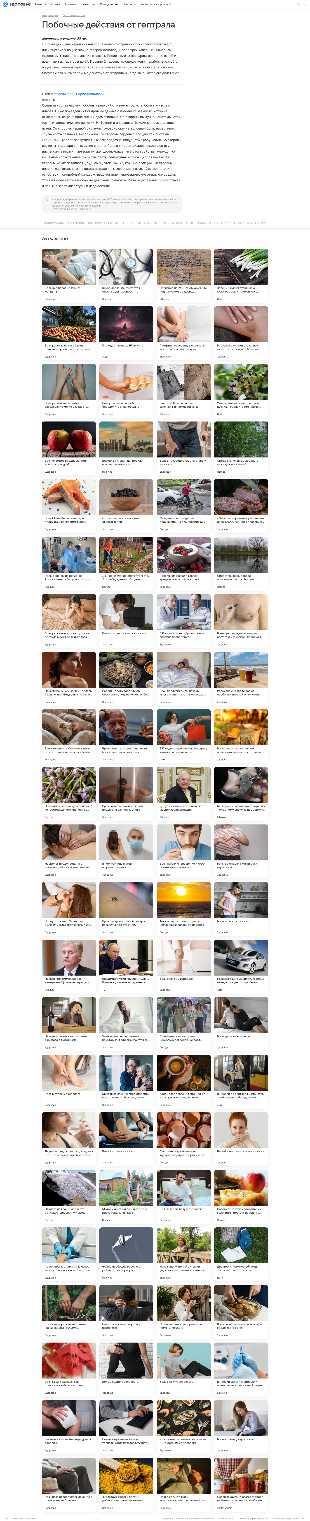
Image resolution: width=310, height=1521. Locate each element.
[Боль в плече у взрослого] (241, 1427)
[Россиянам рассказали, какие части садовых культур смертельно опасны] (69, 1312)
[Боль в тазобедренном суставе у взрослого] (184, 448)
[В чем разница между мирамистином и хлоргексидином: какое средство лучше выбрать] (126, 851)
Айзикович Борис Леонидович (82, 94)
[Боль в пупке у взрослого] (241, 909)
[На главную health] (19, 4)
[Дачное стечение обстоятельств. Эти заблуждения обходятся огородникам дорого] (126, 564)
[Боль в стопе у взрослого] (69, 1082)
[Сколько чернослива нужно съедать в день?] (126, 506)
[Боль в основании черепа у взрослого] (126, 1312)
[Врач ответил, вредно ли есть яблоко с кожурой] (69, 448)
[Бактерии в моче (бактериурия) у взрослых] (69, 1427)
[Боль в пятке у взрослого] (126, 1139)
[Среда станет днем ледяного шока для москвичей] (241, 448)
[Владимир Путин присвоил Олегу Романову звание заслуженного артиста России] (126, 967)
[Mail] (5, 4)
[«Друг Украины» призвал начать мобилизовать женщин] (184, 794)
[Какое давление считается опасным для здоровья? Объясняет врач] (126, 276)
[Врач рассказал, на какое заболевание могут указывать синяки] (69, 391)
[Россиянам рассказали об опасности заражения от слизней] (241, 736)
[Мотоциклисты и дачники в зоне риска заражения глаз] (126, 1197)
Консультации (50, 15)
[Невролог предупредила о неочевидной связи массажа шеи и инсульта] (69, 851)
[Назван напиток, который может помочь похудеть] (184, 1312)
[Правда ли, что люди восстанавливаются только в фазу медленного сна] (184, 1485)
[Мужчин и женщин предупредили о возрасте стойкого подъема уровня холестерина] (126, 1082)
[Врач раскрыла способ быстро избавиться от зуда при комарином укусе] (126, 909)
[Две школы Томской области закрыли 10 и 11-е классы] (241, 1254)
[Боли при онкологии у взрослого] (126, 621)
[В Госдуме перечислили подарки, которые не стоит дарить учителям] (184, 736)
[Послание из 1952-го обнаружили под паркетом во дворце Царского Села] (184, 276)
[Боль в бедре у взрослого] (126, 1370)
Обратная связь (225, 1518)
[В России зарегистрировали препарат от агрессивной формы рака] (241, 1370)
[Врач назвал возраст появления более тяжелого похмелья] (126, 736)
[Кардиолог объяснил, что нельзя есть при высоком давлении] (184, 1082)
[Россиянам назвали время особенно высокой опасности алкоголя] (241, 679)
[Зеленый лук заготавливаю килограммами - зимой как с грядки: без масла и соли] (241, 276)
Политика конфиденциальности (287, 1518)
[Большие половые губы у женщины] (69, 276)
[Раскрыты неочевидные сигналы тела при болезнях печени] (184, 333)
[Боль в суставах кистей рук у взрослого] (241, 851)
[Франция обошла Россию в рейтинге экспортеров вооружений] (126, 1254)
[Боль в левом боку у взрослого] (184, 1197)
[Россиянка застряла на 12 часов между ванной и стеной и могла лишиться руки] (69, 1254)
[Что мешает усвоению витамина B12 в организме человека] (184, 1427)
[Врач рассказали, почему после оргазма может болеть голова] (69, 621)
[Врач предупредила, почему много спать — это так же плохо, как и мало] (184, 679)
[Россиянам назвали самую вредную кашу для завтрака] (184, 564)
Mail (6, 1518)
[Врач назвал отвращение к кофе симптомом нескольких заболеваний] (184, 851)
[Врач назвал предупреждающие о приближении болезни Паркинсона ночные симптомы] (69, 1485)
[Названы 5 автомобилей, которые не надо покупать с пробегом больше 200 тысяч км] (241, 967)
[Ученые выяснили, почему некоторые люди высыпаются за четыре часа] (126, 1024)
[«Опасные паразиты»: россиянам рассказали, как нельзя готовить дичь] (241, 506)
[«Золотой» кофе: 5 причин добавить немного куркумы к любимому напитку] (126, 1485)
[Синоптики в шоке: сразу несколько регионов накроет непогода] (184, 1024)
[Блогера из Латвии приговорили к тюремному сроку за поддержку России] (241, 794)
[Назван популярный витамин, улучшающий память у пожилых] (184, 1254)
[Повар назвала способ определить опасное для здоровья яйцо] (126, 391)
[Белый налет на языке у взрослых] (241, 1139)
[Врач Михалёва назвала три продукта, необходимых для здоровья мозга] (69, 506)
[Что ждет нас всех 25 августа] (126, 333)
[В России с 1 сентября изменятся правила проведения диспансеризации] (184, 621)
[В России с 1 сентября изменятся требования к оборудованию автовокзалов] (241, 1082)
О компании (17, 1518)
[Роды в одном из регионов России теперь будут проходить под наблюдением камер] (69, 564)
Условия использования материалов (195, 1518)
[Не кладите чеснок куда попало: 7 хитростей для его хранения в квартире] (69, 794)
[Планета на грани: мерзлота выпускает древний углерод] (69, 1197)
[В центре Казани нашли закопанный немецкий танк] (184, 391)
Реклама (30, 1518)
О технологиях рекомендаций (252, 1518)
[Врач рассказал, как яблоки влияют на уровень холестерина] (69, 333)
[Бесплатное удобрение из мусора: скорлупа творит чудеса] (184, 1139)
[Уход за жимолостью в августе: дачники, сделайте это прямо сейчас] (241, 391)
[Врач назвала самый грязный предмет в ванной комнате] (126, 794)
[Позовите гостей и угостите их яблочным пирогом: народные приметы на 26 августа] (241, 1197)
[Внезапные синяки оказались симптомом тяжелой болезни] (241, 333)
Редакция (168, 1518)
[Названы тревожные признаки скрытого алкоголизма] (69, 1024)
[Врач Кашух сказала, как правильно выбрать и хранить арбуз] (69, 1370)
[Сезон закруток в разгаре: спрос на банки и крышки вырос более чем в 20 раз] (241, 1485)
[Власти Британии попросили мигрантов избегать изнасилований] (126, 448)
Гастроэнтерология (74, 15)
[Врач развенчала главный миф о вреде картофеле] (241, 1312)
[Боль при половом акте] (241, 1024)
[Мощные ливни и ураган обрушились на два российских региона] (184, 506)
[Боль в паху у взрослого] (184, 1370)
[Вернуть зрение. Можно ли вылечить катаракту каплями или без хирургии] (69, 909)
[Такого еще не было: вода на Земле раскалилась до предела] (184, 909)
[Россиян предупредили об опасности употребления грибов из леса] (126, 679)
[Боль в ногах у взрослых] (184, 967)
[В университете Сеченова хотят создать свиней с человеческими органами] (69, 736)
